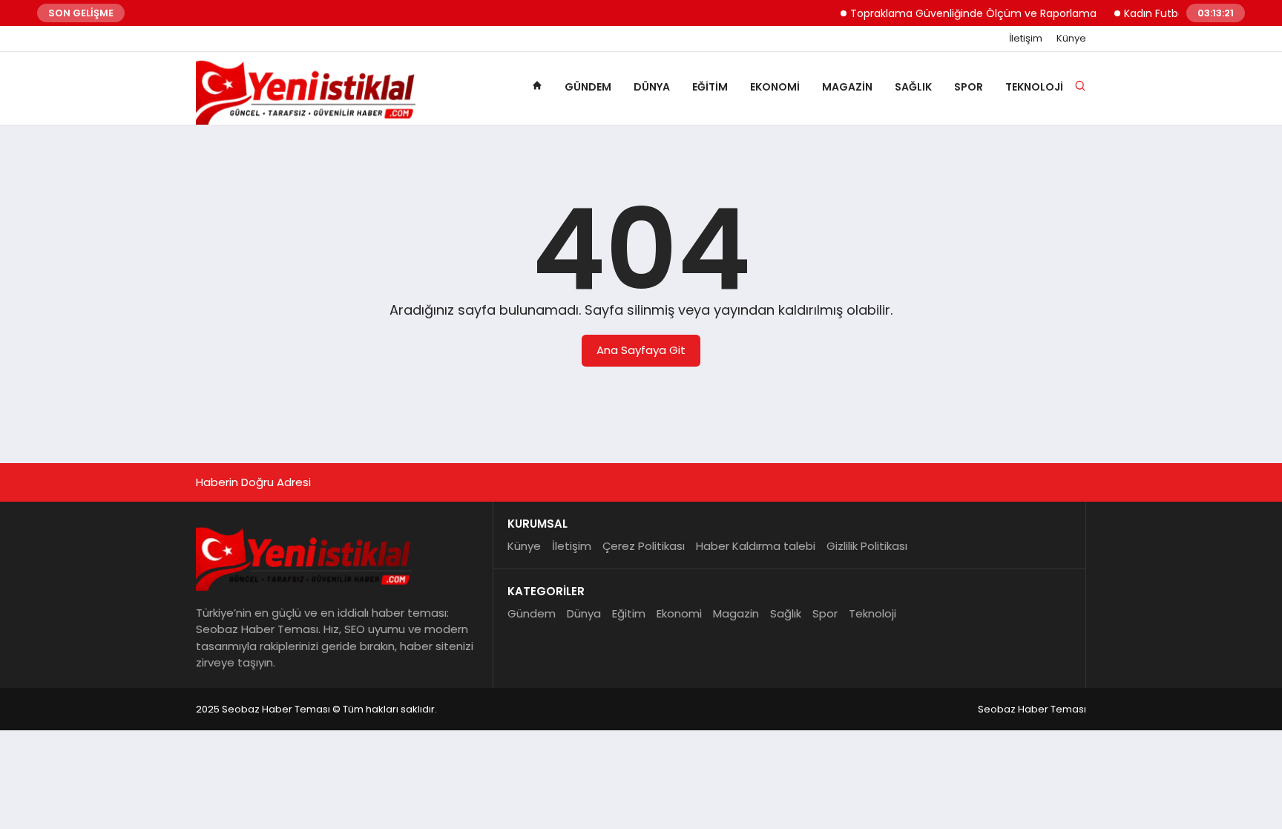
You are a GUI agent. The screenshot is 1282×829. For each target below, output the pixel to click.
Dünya (652, 86)
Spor (968, 86)
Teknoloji (1034, 86)
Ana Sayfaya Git (641, 350)
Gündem (588, 86)
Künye (1071, 38)
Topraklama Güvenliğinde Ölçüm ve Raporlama (964, 13)
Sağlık (913, 86)
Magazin (847, 86)
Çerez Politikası (643, 546)
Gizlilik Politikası (866, 546)
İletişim (1025, 38)
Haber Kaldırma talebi (755, 546)
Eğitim (710, 86)
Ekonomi (775, 86)
